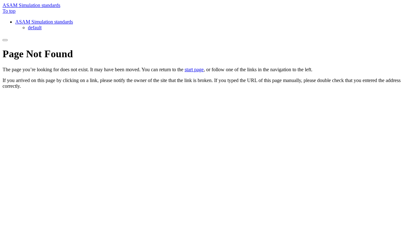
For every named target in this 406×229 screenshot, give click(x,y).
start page (194, 69)
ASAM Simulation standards (31, 5)
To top (9, 11)
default (35, 27)
